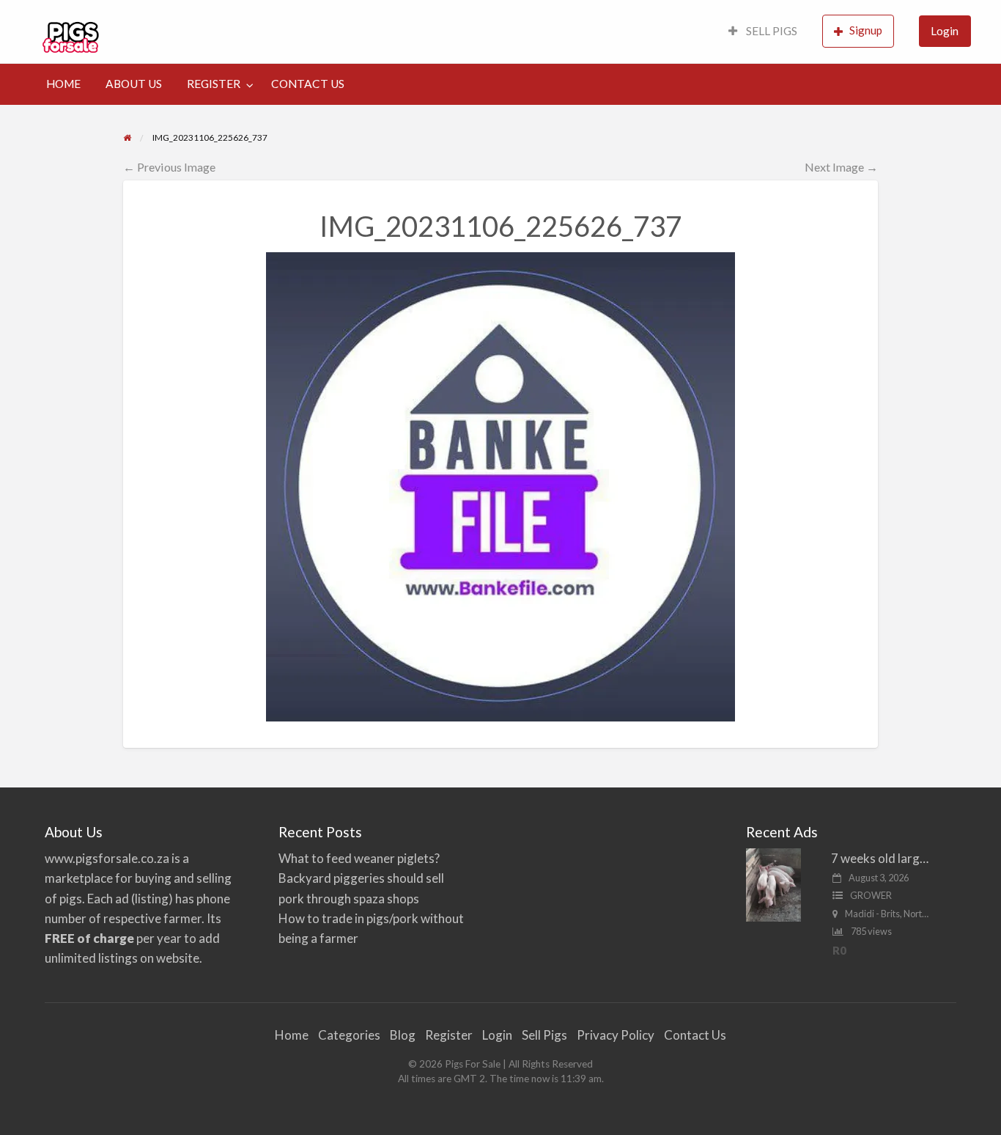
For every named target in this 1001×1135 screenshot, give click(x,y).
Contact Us (695, 1035)
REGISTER (213, 83)
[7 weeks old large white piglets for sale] (773, 884)
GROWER (871, 895)
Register (449, 1035)
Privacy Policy (615, 1035)
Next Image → (841, 167)
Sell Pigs (544, 1035)
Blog (402, 1035)
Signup (865, 30)
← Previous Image (169, 167)
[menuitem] (763, 32)
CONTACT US (307, 83)
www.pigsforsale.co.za (107, 858)
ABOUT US (134, 83)
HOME (63, 83)
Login (944, 30)
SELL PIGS (770, 30)
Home (292, 1035)
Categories (349, 1035)
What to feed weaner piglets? (359, 858)
